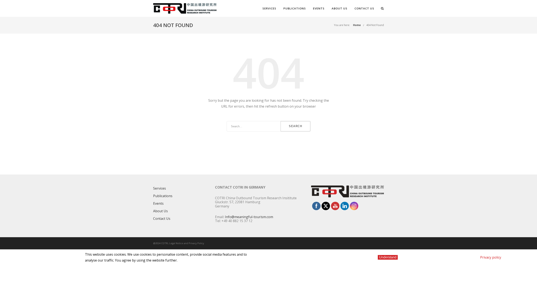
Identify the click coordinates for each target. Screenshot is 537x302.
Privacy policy (490, 257)
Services (269, 8)
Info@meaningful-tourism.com (249, 217)
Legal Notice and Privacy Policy (186, 243)
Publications (294, 8)
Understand (387, 257)
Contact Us (364, 8)
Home (357, 25)
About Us (339, 8)
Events (319, 8)
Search (295, 126)
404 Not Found (375, 25)
